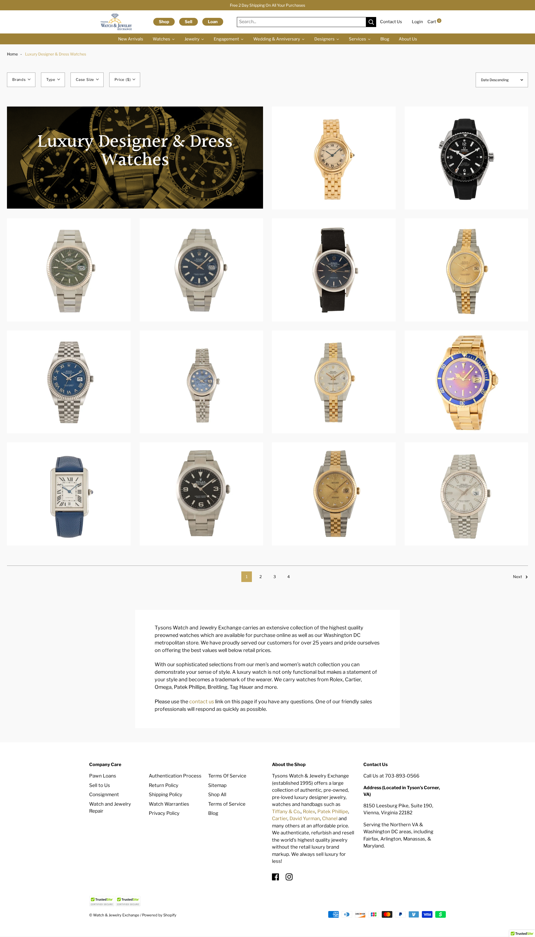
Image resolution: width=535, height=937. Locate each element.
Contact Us (391, 21)
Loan (213, 21)
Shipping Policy (165, 794)
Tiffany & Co (286, 811)
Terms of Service (226, 804)
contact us (201, 701)
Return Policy (163, 785)
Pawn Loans (102, 776)
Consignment (104, 794)
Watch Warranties (169, 804)
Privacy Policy (164, 813)
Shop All (217, 794)
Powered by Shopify (159, 915)
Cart (433, 21)
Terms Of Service (227, 776)
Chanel (329, 818)
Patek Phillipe (332, 811)
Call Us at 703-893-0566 (391, 776)
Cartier (279, 818)
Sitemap (217, 785)
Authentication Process (175, 776)
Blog (213, 813)
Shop (164, 21)
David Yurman (305, 818)
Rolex (309, 811)
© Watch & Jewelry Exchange (114, 915)
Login (417, 21)
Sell (188, 21)
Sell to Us (99, 785)
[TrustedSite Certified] (101, 901)
